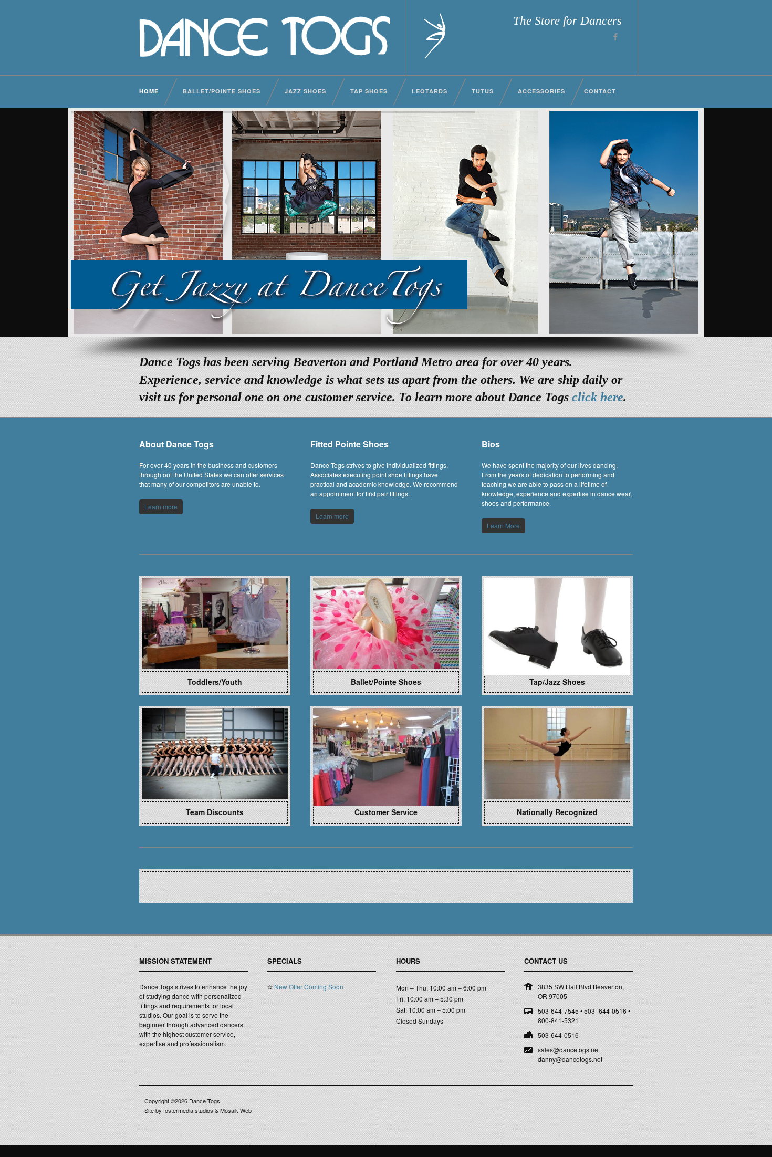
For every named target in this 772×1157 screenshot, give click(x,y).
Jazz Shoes (305, 91)
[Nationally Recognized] (557, 796)
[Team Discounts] (215, 796)
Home (149, 91)
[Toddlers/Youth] (215, 666)
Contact (600, 91)
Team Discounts (215, 812)
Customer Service (386, 812)
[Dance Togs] (264, 54)
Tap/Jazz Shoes (557, 681)
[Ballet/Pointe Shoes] (386, 666)
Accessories (541, 91)
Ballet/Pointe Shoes (221, 91)
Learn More (503, 525)
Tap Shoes (369, 91)
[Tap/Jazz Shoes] (557, 666)
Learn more (161, 506)
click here (597, 397)
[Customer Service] (386, 796)
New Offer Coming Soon (308, 998)
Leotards (429, 91)
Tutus (483, 91)
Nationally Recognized (557, 812)
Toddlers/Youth (214, 681)
